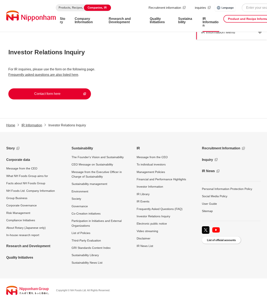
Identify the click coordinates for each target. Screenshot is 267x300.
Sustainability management (89, 184)
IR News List (145, 246)
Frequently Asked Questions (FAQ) (160, 209)
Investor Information (150, 186)
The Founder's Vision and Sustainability (98, 157)
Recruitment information (165, 7)
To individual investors (151, 164)
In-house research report (22, 235)
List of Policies (81, 233)
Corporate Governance (21, 205)
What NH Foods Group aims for (27, 176)
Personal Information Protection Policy (227, 189)
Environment (80, 191)
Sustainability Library (85, 255)
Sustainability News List (87, 262)
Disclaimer (143, 238)
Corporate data (18, 159)
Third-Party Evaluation (86, 240)
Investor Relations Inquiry (153, 216)
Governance (80, 206)
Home (10, 125)
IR (138, 148)
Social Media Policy (214, 196)
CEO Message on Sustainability (92, 164)
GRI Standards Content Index (91, 247)
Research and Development (28, 246)
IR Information (31, 125)
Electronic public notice (152, 223)
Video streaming (147, 231)
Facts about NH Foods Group (25, 183)
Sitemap (207, 211)
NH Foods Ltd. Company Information (30, 190)
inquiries (200, 7)
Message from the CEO (21, 168)
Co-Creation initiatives (86, 213)
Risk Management (18, 213)
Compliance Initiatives (20, 220)
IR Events (143, 201)
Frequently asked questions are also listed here (43, 74)
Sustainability (82, 148)
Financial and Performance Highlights (161, 179)
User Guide (209, 203)
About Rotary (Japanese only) (26, 227)
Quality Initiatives (19, 257)
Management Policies (151, 172)
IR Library (143, 194)
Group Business (16, 198)
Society (76, 198)
